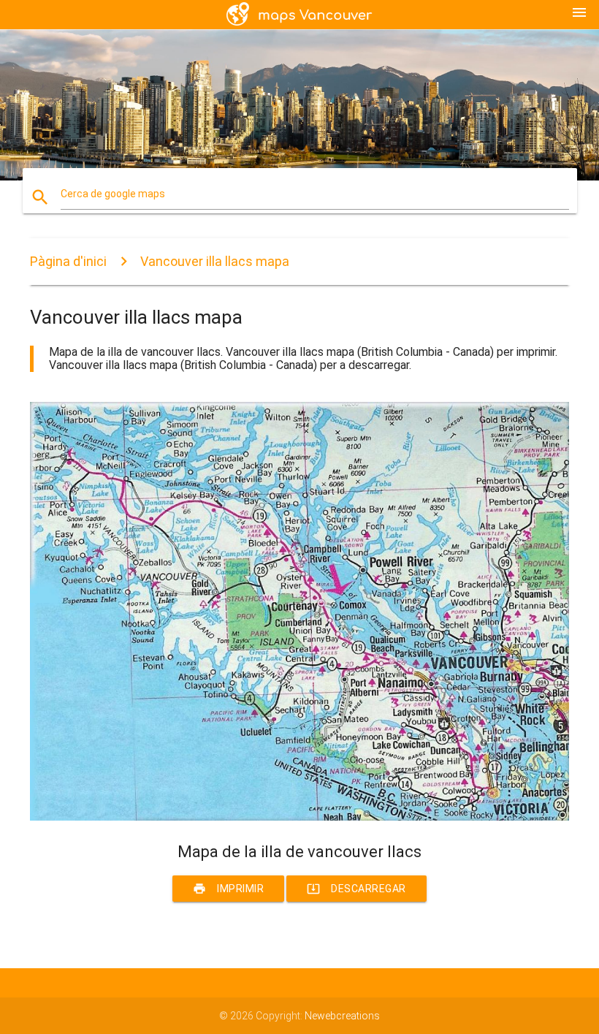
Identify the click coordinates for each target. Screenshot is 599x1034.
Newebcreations (342, 1016)
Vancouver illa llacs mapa (214, 261)
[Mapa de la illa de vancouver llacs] (299, 817)
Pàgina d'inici (68, 261)
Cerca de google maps (113, 193)
